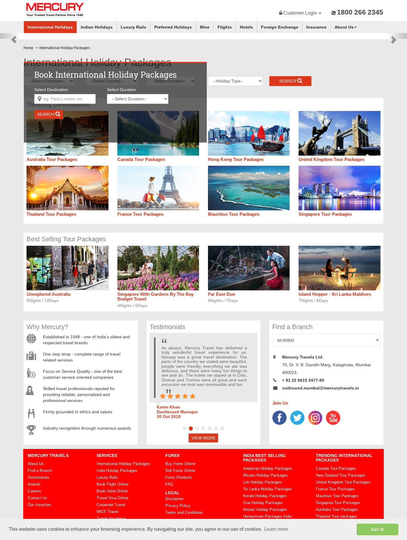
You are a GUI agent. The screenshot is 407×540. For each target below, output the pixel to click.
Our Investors (39, 505)
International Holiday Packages (123, 463)
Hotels (246, 27)
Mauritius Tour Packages (337, 496)
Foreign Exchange (279, 27)
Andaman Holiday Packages (267, 468)
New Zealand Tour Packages (340, 475)
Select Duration (121, 89)
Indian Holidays (97, 27)
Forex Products (178, 477)
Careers (34, 491)
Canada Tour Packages (336, 468)
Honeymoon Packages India (267, 516)
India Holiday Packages (117, 470)
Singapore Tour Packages (338, 502)
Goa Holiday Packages (263, 502)
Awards (34, 484)
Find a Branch (40, 470)
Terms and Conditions (184, 512)
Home (28, 48)
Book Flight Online (112, 484)
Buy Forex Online (180, 463)
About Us (344, 27)
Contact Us (37, 498)
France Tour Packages (335, 489)
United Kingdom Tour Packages (343, 482)
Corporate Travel (111, 505)
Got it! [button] (377, 529)
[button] (10, 36)
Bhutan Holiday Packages (265, 475)
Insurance (316, 27)
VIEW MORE (204, 438)
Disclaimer (174, 499)
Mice (204, 27)
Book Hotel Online (112, 491)
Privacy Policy (177, 505)
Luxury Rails (133, 27)
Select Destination (51, 89)
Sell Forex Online (180, 470)
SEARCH (46, 114)
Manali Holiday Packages (265, 509)
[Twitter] (297, 417)
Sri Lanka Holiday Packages (267, 489)
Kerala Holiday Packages (265, 496)
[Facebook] (279, 417)
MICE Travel (107, 511)
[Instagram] (315, 417)
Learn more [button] (276, 529)
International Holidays (50, 27)
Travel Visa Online (112, 498)
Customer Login (300, 12)
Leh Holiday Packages (262, 482)
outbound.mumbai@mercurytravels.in (320, 388)
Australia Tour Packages (337, 509)
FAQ (169, 484)
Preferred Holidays (173, 27)
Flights (225, 27)
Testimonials (38, 477)
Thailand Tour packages (336, 516)
